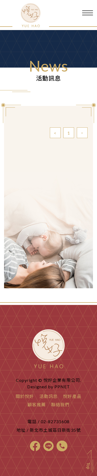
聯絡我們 (60, 404)
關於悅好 (25, 396)
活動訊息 (48, 396)
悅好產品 (72, 396)
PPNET (62, 386)
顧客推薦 (36, 404)
